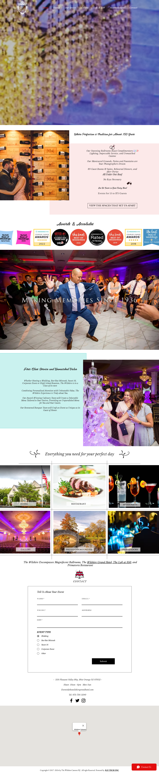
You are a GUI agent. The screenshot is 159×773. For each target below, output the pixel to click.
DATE (40, 620)
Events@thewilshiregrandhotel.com (77, 689)
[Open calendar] (119, 625)
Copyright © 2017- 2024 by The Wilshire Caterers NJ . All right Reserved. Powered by (72, 770)
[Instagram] (83, 700)
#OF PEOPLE (86, 610)
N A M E (40, 598)
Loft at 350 (124, 562)
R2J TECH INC (112, 770)
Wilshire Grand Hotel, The (102, 562)
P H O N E (40, 610)
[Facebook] (71, 700)
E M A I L (85, 598)
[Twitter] (77, 700)
